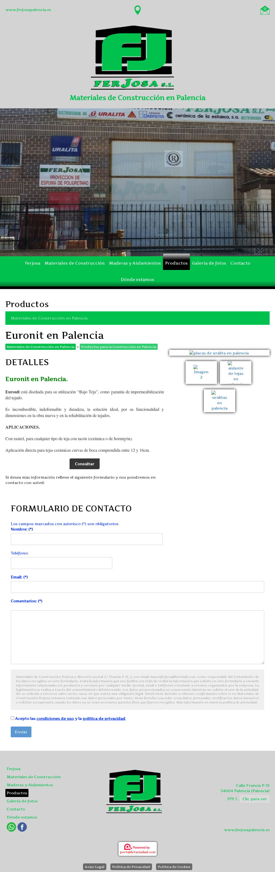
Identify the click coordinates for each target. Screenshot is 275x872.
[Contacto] (265, 9)
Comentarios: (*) (26, 601)
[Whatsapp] (11, 827)
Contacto (240, 263)
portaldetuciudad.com (137, 852)
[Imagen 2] (203, 363)
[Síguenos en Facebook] (22, 827)
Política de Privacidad (131, 867)
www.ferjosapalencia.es (28, 9)
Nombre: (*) (22, 529)
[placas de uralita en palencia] (219, 352)
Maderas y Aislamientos (135, 263)
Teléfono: (19, 553)
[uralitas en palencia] (219, 392)
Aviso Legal (94, 867)
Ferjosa (32, 263)
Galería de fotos (209, 263)
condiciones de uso (55, 718)
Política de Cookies (174, 867)
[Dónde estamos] (137, 9)
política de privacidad (104, 718)
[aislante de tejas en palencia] (236, 363)
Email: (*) (19, 577)
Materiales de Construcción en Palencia (49, 318)
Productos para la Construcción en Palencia (118, 347)
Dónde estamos (137, 279)
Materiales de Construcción (75, 263)
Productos (176, 263)
